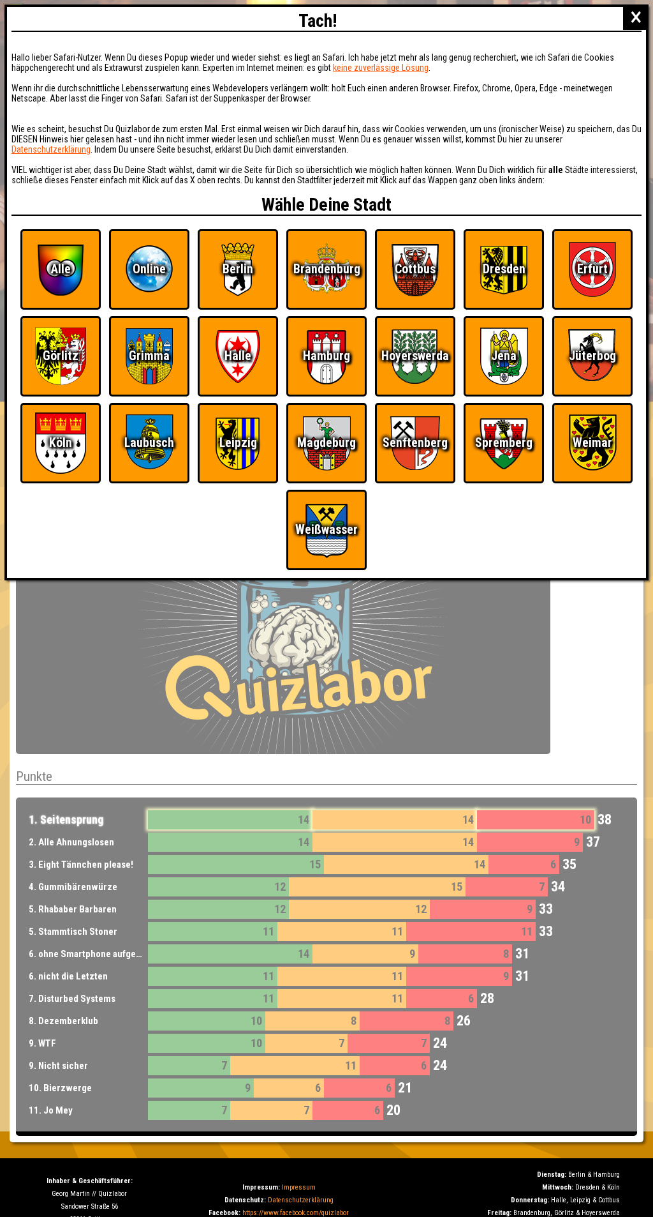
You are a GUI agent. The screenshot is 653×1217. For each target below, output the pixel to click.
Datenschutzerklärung (301, 1200)
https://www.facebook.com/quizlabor (295, 1213)
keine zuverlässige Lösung (381, 68)
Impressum (299, 1187)
